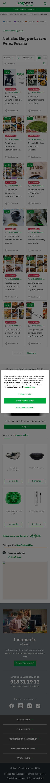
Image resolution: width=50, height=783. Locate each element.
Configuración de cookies (25, 407)
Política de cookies (29, 387)
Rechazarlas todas (25, 394)
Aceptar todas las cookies (25, 401)
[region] (25, 391)
